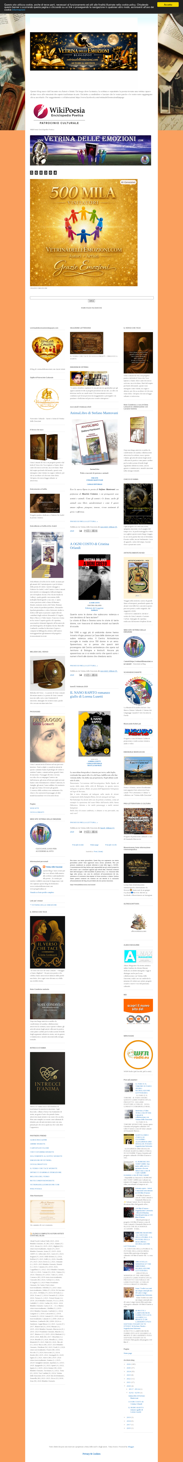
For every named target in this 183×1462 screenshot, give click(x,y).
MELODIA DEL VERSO (39, 1176)
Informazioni (18, 9)
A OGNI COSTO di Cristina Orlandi (135, 1403)
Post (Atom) (98, 851)
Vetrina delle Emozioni (54, 867)
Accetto (168, 4)
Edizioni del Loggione (94, 608)
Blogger (131, 1447)
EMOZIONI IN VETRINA (40, 1160)
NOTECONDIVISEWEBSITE (42, 1180)
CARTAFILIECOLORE (39, 1148)
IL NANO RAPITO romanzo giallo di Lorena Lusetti (90, 694)
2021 (129, 1382)
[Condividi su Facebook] (93, 530)
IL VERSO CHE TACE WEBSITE (43, 1168)
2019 (129, 1417)
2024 (129, 1371)
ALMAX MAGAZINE (38, 1140)
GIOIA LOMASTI (37, 812)
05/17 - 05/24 (134, 1389)
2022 (129, 1379)
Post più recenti (77, 845)
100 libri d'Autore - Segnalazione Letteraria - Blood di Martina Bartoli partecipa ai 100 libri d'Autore (144, 1212)
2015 (129, 1428)
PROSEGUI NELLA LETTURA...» (84, 521)
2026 (129, 1364)
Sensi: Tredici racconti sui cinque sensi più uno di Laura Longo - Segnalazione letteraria (143, 1291)
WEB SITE (34, 808)
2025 (129, 1368)
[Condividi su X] (90, 530)
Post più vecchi (111, 845)
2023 (129, 1375)
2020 (129, 1386)
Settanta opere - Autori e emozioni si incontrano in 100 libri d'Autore (144, 1190)
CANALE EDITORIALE (94, 484)
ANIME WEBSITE (37, 1144)
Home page (94, 845)
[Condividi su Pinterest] (96, 530)
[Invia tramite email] (85, 530)
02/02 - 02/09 (134, 1393)
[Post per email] (80, 531)
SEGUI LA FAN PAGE (94, 765)
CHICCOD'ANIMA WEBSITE (42, 1152)
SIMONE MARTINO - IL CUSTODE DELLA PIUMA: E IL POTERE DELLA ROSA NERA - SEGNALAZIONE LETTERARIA (138, 1239)
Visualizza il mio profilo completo (42, 892)
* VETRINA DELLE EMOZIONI (43, 905)
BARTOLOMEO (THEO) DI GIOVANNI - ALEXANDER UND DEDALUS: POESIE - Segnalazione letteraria (144, 1140)
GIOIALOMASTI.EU (38, 1164)
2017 (129, 1425)
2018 (129, 1421)
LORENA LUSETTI (94, 761)
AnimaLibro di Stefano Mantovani (94, 413)
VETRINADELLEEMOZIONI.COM (44, 1184)
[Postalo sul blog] (88, 530)
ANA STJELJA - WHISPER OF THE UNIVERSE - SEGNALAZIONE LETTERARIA (143, 1266)
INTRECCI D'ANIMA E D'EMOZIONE (45, 1172)
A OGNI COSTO (94, 603)
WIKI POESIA (36, 1189)
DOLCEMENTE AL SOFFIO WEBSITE (46, 1156)
